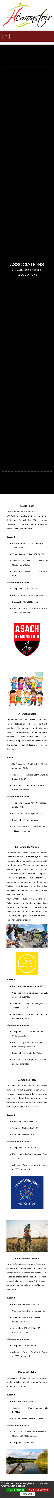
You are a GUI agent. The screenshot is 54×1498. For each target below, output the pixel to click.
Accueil (17, 270)
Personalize (27, 1494)
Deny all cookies (39, 1490)
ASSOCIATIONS (27, 274)
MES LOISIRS (32, 270)
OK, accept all (16, 1490)
